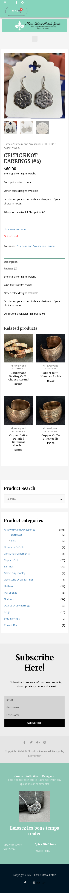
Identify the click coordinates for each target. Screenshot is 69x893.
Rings (7, 612)
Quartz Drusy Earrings (17, 605)
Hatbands (10, 586)
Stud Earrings (12, 618)
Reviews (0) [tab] (10, 268)
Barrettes (16, 534)
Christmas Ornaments (17, 553)
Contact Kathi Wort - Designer (34, 776)
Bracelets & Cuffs (14, 547)
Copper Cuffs (11, 560)
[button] (35, 39)
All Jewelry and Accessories (27, 143)
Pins (13, 540)
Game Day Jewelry (14, 573)
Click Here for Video (15, 229)
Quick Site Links (45, 844)
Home (7, 143)
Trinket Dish (11, 625)
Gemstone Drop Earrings (18, 579)
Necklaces (10, 599)
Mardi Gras (10, 592)
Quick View (18, 359)
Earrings (51, 246)
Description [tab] (11, 261)
